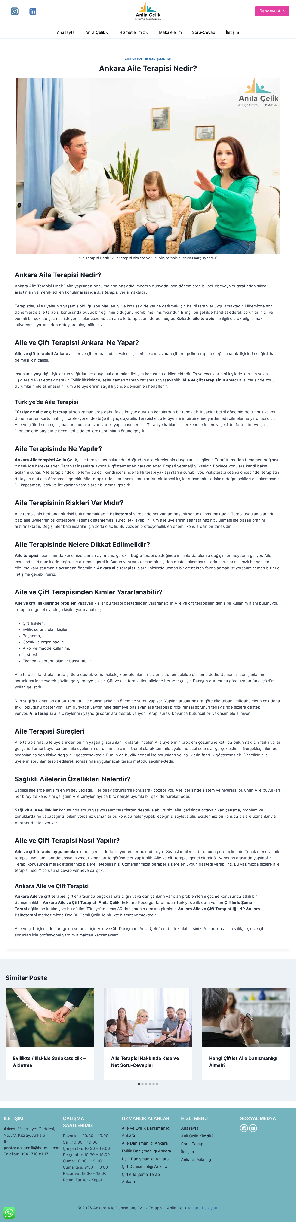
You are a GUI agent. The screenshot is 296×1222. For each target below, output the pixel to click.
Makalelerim (170, 32)
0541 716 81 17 (34, 1154)
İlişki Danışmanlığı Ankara (145, 1159)
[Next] (282, 1034)
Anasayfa (66, 32)
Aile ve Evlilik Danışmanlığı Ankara (146, 1132)
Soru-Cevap (203, 32)
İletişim (232, 32)
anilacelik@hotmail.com (39, 1147)
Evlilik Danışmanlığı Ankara (146, 1151)
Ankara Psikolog (196, 1159)
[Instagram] (15, 11)
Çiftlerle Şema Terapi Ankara (141, 1178)
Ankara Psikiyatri (203, 1208)
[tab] (139, 1084)
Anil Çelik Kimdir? (197, 1136)
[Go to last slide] (14, 1034)
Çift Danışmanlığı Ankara (144, 1166)
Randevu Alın (272, 11)
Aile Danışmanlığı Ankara (145, 1143)
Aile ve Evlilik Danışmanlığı (148, 59)
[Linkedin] (33, 11)
